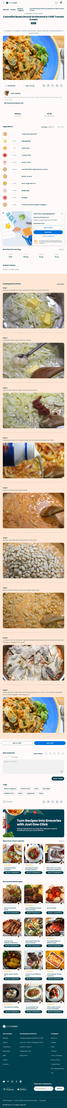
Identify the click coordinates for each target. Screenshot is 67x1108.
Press (52, 1047)
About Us (54, 1038)
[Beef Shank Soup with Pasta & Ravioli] (33, 933)
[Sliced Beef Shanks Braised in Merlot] (33, 859)
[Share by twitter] (57, 85)
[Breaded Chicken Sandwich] (12, 859)
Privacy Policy (55, 1060)
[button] (4, 3)
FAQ (52, 1073)
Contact (54, 1051)
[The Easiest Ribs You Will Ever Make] (55, 933)
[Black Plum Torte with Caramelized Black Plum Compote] (54, 859)
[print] (44, 85)
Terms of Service (56, 1056)
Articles (5, 1042)
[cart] (60, 2)
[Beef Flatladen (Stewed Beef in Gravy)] (33, 900)
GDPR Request (7, 1100)
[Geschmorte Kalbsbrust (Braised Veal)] (12, 933)
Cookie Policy (55, 1064)
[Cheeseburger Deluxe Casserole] (55, 966)
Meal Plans (6, 1051)
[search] (56, 2)
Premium (6, 1064)
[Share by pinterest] (49, 85)
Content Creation (26, 1047)
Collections (6, 1047)
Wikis (4, 1056)
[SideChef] (10, 1027)
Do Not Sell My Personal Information (26, 1100)
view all (61, 841)
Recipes (5, 1038)
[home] (11, 3)
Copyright (42, 1100)
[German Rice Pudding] (12, 999)
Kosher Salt (25, 190)
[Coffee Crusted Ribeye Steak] (33, 966)
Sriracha (24, 197)
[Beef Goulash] (55, 900)
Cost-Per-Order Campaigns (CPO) (31, 1042)
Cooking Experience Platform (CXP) (31, 1038)
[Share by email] (62, 85)
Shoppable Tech (25, 1051)
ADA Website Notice (57, 1069)
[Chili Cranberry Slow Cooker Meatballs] (55, 999)
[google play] (9, 1089)
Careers (53, 1042)
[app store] (22, 1089)
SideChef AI (23, 1056)
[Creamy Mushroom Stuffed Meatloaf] (33, 999)
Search (5, 1060)
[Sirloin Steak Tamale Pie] (12, 966)
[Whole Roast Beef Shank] (12, 900)
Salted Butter (26, 141)
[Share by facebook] (53, 85)
